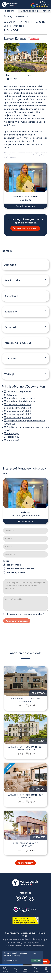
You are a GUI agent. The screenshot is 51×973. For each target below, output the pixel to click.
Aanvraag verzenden (17, 621)
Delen (23, 38)
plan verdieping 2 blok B (18, 414)
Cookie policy (15, 942)
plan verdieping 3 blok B (18, 417)
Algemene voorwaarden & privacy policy (24, 939)
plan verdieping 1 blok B (18, 411)
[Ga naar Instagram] (31, 898)
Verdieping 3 (12, 440)
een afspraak (14, 564)
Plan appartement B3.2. (18, 404)
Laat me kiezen (10, 960)
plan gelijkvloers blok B (18, 407)
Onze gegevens (32, 942)
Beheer (46, 10)
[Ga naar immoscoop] (24, 909)
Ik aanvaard (13, 614)
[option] (25, 57)
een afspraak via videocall (20, 568)
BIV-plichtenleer (14, 945)
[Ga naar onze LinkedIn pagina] (24, 898)
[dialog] (22, 957)
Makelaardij (8, 10)
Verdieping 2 (12, 436)
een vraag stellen (16, 572)
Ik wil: (6, 561)
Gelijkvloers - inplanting (18, 391)
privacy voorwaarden (31, 614)
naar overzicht (25, 862)
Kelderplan (12, 395)
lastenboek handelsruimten (21, 401)
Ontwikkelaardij (29, 10)
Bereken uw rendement (25, 228)
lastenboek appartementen (21, 398)
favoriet (34, 38)
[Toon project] (16, 38)
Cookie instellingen (34, 945)
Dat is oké (36, 960)
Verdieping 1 (12, 433)
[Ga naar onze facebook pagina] (18, 898)
